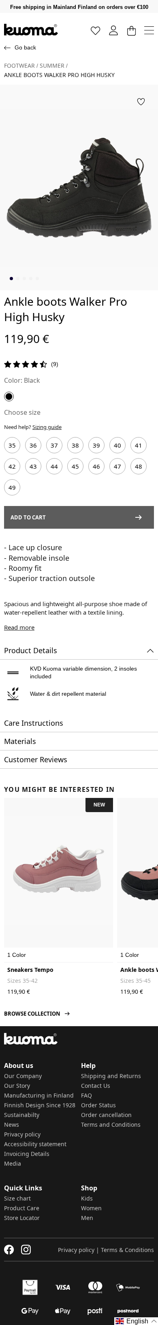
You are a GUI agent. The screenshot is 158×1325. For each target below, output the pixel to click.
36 (33, 445)
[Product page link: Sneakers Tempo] (58, 870)
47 (117, 466)
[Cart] (131, 30)
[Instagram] (26, 1249)
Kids (87, 1198)
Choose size (22, 412)
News (11, 1124)
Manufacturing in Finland (39, 1095)
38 (75, 445)
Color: (13, 380)
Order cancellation (106, 1115)
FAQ (86, 1095)
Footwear (19, 65)
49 (12, 487)
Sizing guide (47, 427)
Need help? (33, 427)
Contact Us (95, 1085)
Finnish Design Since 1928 (39, 1105)
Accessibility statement (35, 1144)
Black (32, 380)
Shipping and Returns (111, 1076)
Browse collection (32, 1013)
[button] (141, 102)
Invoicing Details (26, 1154)
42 (12, 466)
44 (54, 466)
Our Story (17, 1085)
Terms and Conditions (111, 1124)
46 (96, 466)
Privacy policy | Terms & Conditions (106, 1250)
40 (117, 445)
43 (33, 466)
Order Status (98, 1105)
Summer (52, 65)
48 (138, 466)
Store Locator (22, 1218)
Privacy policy (22, 1134)
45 (75, 466)
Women (91, 1208)
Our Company (23, 1076)
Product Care (21, 1208)
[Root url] (31, 29)
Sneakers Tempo (30, 969)
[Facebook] (9, 1249)
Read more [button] (19, 627)
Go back (25, 47)
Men (87, 1218)
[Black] (9, 396)
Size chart (17, 1198)
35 (12, 445)
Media (12, 1163)
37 (54, 445)
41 (138, 445)
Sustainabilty (21, 1115)
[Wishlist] (95, 30)
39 (96, 445)
